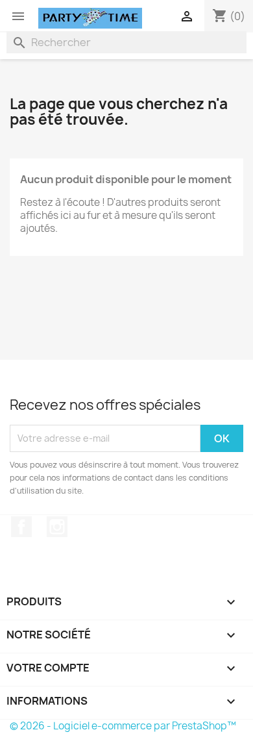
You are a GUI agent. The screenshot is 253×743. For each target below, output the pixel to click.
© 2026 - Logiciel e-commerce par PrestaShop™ (123, 726)
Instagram (57, 526)
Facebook (21, 526)
